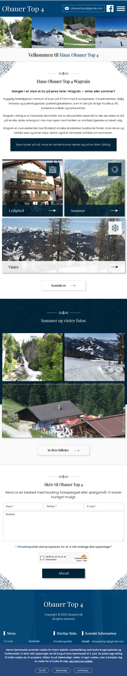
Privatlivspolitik (28, 547)
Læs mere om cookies (81, 661)
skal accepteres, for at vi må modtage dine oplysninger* (65, 547)
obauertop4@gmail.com (87, 8)
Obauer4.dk (75, 615)
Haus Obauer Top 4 (79, 55)
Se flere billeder (58, 450)
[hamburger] (121, 8)
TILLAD (42, 670)
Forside (8, 641)
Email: (86, 641)
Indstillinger (83, 670)
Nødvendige (61, 670)
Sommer (34, 641)
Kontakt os (58, 285)
